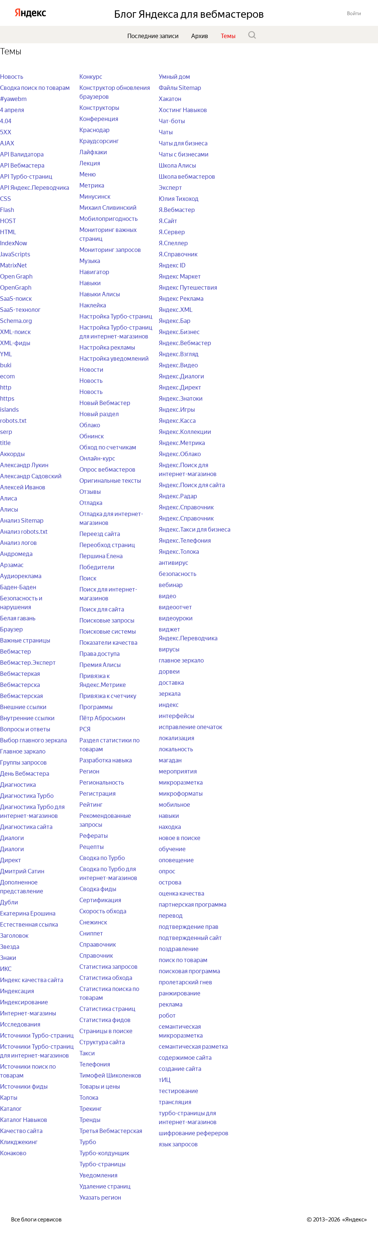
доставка (171, 681)
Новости (91, 368)
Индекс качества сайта (31, 979)
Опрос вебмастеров (107, 468)
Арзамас (12, 564)
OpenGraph (15, 286)
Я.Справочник (178, 253)
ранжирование (179, 992)
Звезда (9, 945)
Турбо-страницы (102, 1163)
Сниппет (91, 932)
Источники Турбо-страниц (37, 1034)
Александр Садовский (31, 475)
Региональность (101, 781)
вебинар (171, 584)
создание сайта (180, 1067)
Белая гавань (17, 617)
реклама (170, 1003)
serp (6, 430)
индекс (169, 703)
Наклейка (92, 304)
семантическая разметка (193, 1045)
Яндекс (354, 1218)
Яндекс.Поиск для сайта (192, 484)
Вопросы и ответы (25, 728)
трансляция (175, 1101)
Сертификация (100, 899)
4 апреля (12, 109)
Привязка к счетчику (107, 695)
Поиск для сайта (101, 608)
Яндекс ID (172, 264)
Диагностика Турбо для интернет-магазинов (32, 810)
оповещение (176, 859)
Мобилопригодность (108, 217)
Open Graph (16, 275)
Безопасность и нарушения (21, 602)
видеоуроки (176, 617)
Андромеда (16, 553)
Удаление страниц (105, 1185)
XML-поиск (15, 331)
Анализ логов (18, 541)
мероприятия (178, 770)
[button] (354, 13)
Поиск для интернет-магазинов (108, 593)
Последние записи (153, 35)
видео (167, 595)
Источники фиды (24, 1085)
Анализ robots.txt (24, 530)
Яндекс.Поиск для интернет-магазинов (188, 469)
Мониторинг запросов (110, 249)
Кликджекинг (19, 1141)
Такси (87, 1052)
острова (170, 881)
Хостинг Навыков (183, 109)
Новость (11, 75)
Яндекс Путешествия (188, 286)
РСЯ (84, 728)
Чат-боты (172, 120)
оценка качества (181, 892)
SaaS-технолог (20, 308)
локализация (176, 737)
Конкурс (90, 75)
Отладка (90, 502)
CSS (5, 197)
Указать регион (100, 1196)
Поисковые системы (107, 630)
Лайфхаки (93, 151)
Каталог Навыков (23, 1119)
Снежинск (93, 921)
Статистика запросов (108, 965)
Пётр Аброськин (102, 717)
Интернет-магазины (28, 1012)
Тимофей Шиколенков (110, 1074)
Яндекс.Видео (178, 364)
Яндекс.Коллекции (185, 430)
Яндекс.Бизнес (179, 331)
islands (9, 408)
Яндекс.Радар (178, 495)
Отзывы (90, 490)
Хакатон (170, 98)
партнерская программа (192, 903)
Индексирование (24, 1001)
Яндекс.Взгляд (179, 353)
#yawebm (13, 98)
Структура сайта (102, 1041)
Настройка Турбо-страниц (115, 315)
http (5, 386)
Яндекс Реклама (181, 297)
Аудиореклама (20, 575)
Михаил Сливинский (108, 206)
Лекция (89, 162)
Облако (89, 424)
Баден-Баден (18, 586)
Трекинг (90, 1107)
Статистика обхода (105, 976)
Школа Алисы (177, 164)
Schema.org (16, 320)
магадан (170, 759)
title (5, 442)
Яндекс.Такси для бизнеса (194, 528)
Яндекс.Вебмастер (185, 342)
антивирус (173, 561)
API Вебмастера (22, 164)
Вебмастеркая (20, 672)
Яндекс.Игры (177, 408)
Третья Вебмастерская (110, 1130)
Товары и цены (99, 1085)
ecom (7, 375)
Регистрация (97, 792)
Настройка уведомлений (114, 357)
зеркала (170, 692)
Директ (10, 859)
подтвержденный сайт (190, 937)
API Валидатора (22, 153)
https (7, 397)
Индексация (17, 990)
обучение (172, 848)
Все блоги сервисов (36, 1218)
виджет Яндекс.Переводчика (188, 633)
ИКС (5, 968)
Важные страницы (25, 639)
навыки (169, 814)
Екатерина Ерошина (27, 912)
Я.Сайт (168, 220)
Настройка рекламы (107, 346)
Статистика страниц (107, 1008)
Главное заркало (22, 750)
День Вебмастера (24, 772)
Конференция (98, 118)
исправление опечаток (190, 726)
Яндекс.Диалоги (181, 375)
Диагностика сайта (26, 826)
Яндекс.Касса (177, 419)
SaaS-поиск (16, 297)
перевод (171, 914)
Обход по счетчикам (107, 446)
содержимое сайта (185, 1056)
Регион (89, 770)
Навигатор (94, 271)
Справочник (96, 954)
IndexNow (13, 242)
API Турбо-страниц (26, 175)
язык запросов (178, 1143)
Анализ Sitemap (22, 519)
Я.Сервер (172, 231)
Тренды (89, 1119)
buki (5, 364)
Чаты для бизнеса (183, 142)
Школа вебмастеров (187, 175)
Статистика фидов (105, 1019)
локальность (176, 748)
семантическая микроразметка (181, 1030)
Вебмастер (15, 650)
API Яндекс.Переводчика (34, 186)
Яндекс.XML (176, 308)
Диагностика (18, 783)
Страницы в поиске (106, 1030)
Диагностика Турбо (27, 794)
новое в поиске (179, 837)
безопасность (177, 573)
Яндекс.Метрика (182, 442)
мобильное (174, 803)
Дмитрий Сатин (22, 870)
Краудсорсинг (99, 140)
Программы (96, 706)
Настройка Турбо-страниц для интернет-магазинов (115, 331)
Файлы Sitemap (180, 86)
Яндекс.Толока (179, 550)
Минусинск (94, 195)
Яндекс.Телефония (185, 539)
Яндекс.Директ (180, 386)
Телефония (94, 1063)
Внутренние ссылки (27, 717)
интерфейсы (176, 715)
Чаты (166, 131)
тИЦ (165, 1079)
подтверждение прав (189, 925)
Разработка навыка (105, 759)
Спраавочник (97, 943)
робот (167, 1014)
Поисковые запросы (106, 619)
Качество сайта (21, 1130)
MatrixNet (13, 264)
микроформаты (181, 792)
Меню (87, 173)
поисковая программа (189, 970)
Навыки (90, 282)
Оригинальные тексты (110, 479)
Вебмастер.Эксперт (28, 661)
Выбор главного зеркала (33, 739)
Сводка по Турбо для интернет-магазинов (108, 872)
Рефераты (93, 834)
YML (6, 353)
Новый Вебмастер (104, 402)
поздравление (179, 948)
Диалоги (12, 837)
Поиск (87, 577)
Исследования (20, 1023)
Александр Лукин (24, 464)
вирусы (169, 648)
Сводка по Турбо (102, 857)
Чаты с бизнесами (184, 153)
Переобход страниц (107, 544)
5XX (5, 131)
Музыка (89, 260)
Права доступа (99, 652)
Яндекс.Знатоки (181, 397)
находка (170, 826)
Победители (96, 566)
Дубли (9, 901)
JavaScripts (15, 253)
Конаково (13, 1152)
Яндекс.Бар (174, 320)
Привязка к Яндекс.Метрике (102, 679)
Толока (88, 1096)
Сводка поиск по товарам (35, 86)
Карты (8, 1096)
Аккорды (12, 453)
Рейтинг (91, 803)
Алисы (9, 508)
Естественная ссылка (29, 923)
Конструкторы (99, 106)
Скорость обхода (102, 910)
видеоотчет (175, 606)
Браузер (11, 628)
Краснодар (94, 129)
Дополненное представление (21, 886)
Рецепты (91, 846)
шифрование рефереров (193, 1132)
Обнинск (91, 435)
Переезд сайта (99, 533)
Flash (7, 209)
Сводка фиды (97, 888)
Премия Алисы (100, 664)
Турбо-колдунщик (104, 1152)
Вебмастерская (21, 695)
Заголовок (14, 934)
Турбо (87, 1141)
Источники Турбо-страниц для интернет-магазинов (37, 1050)
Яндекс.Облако (180, 453)
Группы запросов (23, 761)
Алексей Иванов (22, 486)
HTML (8, 231)
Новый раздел (99, 413)
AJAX (7, 142)
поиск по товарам (183, 959)
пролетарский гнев (185, 981)
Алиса (8, 497)
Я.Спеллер (173, 242)
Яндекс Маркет (180, 275)
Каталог (11, 1107)
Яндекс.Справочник (186, 506)
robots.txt (13, 419)
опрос (167, 870)
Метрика (91, 184)
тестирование (178, 1090)
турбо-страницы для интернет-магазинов (188, 1117)
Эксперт (170, 186)
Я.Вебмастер (177, 209)
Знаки (8, 957)
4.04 (5, 120)
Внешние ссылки (23, 706)
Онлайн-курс (97, 457)
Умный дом (174, 75)
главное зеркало (181, 659)
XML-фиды (15, 342)
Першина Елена (101, 555)
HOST (8, 220)
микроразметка (181, 781)
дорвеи (169, 670)
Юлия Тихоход (179, 197)
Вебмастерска (20, 684)
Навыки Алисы (99, 293)
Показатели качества (108, 641)
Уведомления (98, 1174)
